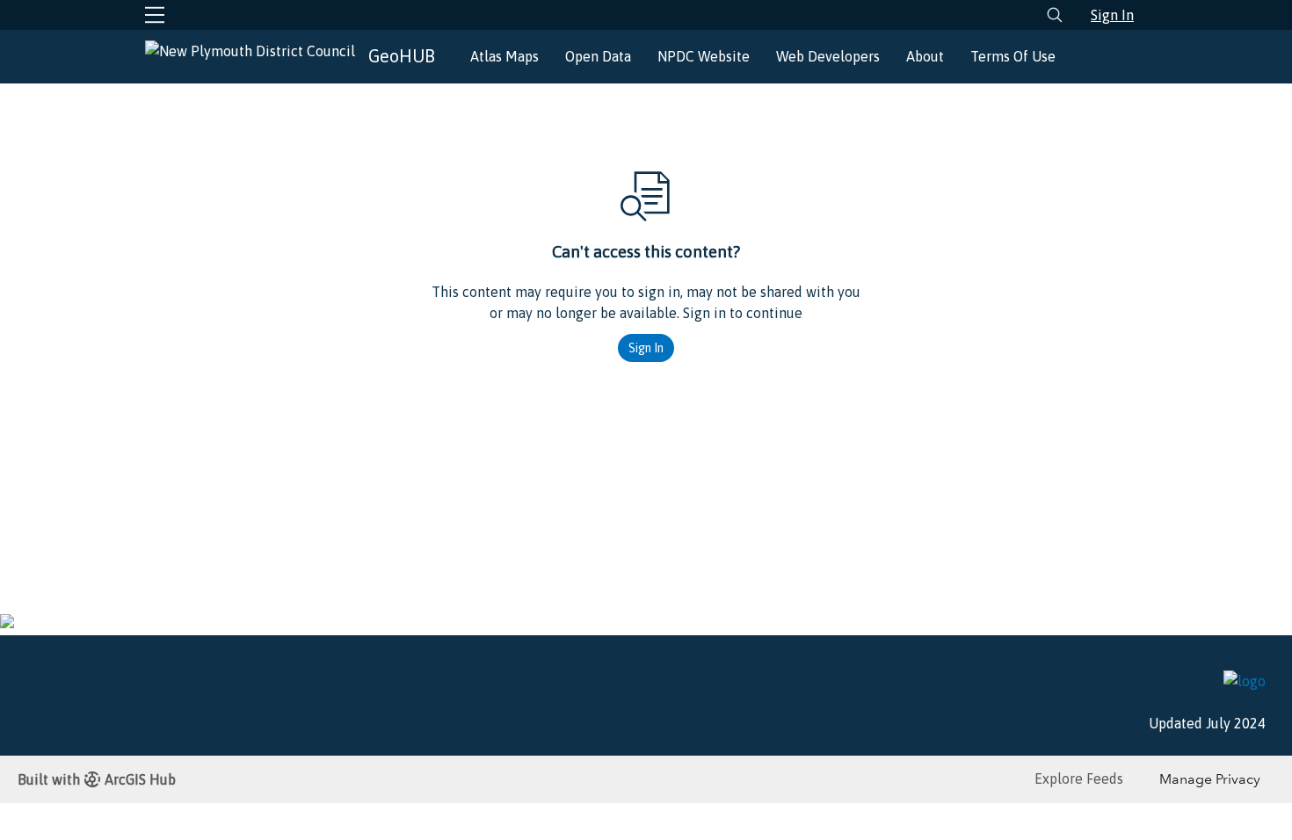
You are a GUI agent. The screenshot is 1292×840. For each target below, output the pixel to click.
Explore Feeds (1078, 778)
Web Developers (828, 56)
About (925, 56)
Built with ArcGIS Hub (97, 779)
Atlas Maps (504, 56)
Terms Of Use (1013, 56)
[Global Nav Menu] (154, 15)
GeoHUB (401, 56)
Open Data (598, 56)
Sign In (1112, 15)
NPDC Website (703, 56)
